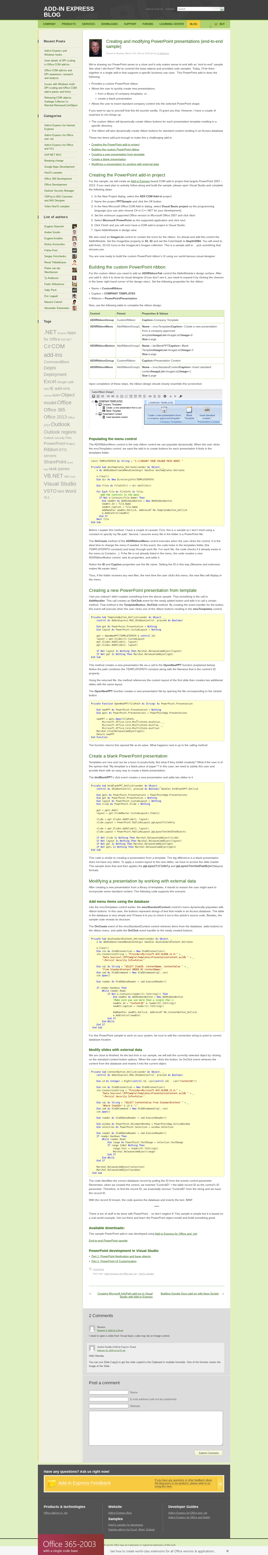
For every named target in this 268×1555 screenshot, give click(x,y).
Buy (222, 24)
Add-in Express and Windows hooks (55, 52)
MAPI (56, 395)
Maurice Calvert (53, 302)
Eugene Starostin (54, 226)
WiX (60, 491)
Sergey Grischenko (55, 256)
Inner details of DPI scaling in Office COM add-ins (59, 62)
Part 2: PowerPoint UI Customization (114, 1261)
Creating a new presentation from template (118, 154)
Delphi (50, 367)
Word (70, 491)
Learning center (172, 24)
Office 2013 (55, 416)
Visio (72, 476)
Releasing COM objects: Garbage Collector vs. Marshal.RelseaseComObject (60, 101)
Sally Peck (50, 290)
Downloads (109, 24)
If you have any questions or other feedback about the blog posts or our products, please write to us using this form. (183, 1483)
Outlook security (54, 437)
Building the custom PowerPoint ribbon (115, 149)
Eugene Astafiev (53, 238)
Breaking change (53, 160)
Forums (147, 24)
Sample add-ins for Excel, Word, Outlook (131, 1529)
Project (70, 443)
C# (47, 346)
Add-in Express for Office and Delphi (189, 1517)
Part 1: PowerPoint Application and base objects (121, 1256)
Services (88, 24)
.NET (50, 332)
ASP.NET (66, 339)
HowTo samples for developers (125, 1524)
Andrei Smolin (52, 232)
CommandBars (56, 362)
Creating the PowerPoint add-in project (115, 144)
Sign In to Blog (154, 9)
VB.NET (53, 476)
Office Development (55, 184)
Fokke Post (50, 250)
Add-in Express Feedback (84, 1483)
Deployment (55, 374)
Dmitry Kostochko (54, 244)
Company (49, 24)
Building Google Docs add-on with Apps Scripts (190, 1293)
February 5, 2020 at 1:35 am (110, 1330)
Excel (50, 381)
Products (69, 24)
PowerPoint (98, 1269)
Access (61, 333)
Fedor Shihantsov (54, 284)
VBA (66, 476)
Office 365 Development (58, 178)
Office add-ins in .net (55, 1512)
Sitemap (170, 9)
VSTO (50, 491)
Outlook (60, 424)
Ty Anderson (163, 53)
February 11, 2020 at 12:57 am (111, 1350)
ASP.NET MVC (53, 154)
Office (64, 402)
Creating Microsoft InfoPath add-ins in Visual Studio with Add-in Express (125, 1295)
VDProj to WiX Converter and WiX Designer (58, 198)
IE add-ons (60, 388)
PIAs (69, 437)
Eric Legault (51, 296)
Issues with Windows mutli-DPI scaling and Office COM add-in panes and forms (60, 88)
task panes (59, 468)
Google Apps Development (59, 166)
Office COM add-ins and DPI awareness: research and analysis (58, 74)
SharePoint (55, 461)
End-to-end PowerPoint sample (108, 1240)
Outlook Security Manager (59, 190)
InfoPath (48, 396)
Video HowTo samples (57, 206)
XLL (47, 497)
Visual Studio (60, 484)
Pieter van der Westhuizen (52, 270)
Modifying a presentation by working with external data (125, 164)
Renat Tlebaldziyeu (55, 262)
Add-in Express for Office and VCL (58, 146)
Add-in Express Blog (69, 11)
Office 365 (54, 409)
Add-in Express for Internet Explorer (59, 127)
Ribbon (51, 449)
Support (130, 24)
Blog (193, 24)
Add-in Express (140, 181)
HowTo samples (146, 1274)
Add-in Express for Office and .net (176, 1233)
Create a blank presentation (108, 159)
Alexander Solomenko (56, 308)
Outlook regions (60, 432)
